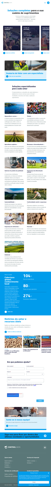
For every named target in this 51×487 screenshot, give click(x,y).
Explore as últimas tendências (14, 331)
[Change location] (45, 2)
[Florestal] (36, 224)
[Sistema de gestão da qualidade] (14, 171)
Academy (7, 467)
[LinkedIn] (45, 436)
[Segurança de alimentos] (14, 226)
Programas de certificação (12, 476)
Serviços (29, 462)
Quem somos (8, 460)
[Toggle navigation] (48, 2)
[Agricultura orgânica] (14, 142)
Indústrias (7, 462)
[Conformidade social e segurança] (36, 199)
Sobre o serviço (31, 460)
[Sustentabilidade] (14, 199)
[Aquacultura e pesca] (14, 115)
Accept (34, 482)
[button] (48, 473)
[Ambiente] (14, 254)
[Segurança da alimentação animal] (36, 169)
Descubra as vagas (13, 425)
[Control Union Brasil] (6, 2)
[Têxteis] (36, 114)
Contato (7, 465)
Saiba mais (10, 311)
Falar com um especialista (15, 76)
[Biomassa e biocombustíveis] (36, 142)
